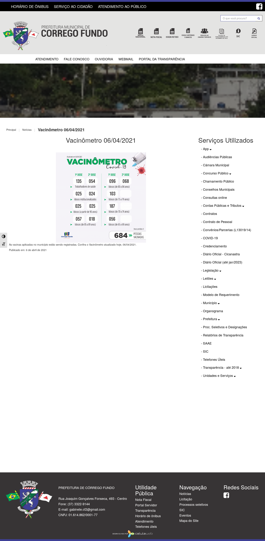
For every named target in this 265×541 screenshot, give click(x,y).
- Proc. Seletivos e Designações (224, 326)
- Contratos (209, 213)
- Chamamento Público (217, 181)
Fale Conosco (76, 59)
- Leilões (207, 278)
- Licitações (209, 286)
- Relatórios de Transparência (222, 335)
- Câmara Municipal (215, 165)
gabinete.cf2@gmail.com (87, 509)
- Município (209, 302)
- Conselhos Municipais (218, 189)
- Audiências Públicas (216, 156)
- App (205, 148)
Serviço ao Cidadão (73, 6)
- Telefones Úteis (213, 359)
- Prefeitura (209, 318)
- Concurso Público (215, 173)
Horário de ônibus (148, 515)
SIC (182, 509)
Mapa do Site (188, 520)
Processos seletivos (193, 504)
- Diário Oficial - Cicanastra (220, 254)
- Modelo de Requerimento (220, 294)
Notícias (185, 493)
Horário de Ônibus (29, 6)
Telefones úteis (146, 526)
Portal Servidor (146, 505)
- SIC (204, 351)
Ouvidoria (104, 59)
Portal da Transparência (162, 59)
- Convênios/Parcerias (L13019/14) (226, 229)
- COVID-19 (209, 237)
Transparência (145, 510)
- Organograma (212, 310)
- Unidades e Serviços (217, 375)
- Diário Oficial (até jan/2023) (221, 262)
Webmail (125, 59)
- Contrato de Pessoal (216, 221)
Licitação (185, 499)
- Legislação (210, 270)
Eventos (185, 515)
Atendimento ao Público (122, 6)
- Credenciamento (214, 246)
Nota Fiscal (143, 499)
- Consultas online (214, 197)
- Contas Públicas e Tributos (221, 205)
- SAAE (206, 343)
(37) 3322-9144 (79, 503)
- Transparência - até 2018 (220, 367)
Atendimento (46, 59)
